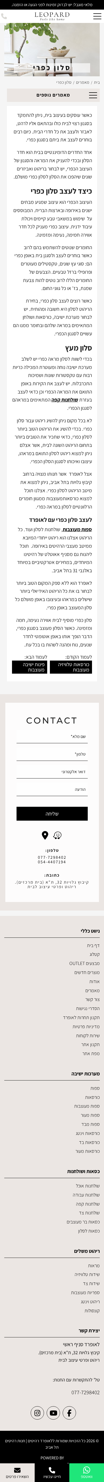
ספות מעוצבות (87, 1106)
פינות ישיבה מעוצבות (34, 667)
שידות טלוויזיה (87, 1274)
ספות (95, 1088)
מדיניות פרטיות (86, 1026)
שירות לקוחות (88, 1035)
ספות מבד (90, 1124)
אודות (94, 981)
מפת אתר (91, 1053)
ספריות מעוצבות (85, 1292)
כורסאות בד (89, 1142)
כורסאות (92, 1097)
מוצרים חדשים (87, 972)
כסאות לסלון (89, 1231)
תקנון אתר (90, 1044)
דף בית (93, 945)
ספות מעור (90, 1115)
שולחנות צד (89, 1213)
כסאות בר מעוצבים (83, 1222)
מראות (94, 1265)
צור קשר (92, 999)
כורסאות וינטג (88, 1133)
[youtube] (53, 1413)
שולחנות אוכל (88, 1186)
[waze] (57, 835)
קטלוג (95, 954)
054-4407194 (52, 862)
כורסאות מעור (87, 1151)
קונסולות (92, 1311)
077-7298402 (52, 857)
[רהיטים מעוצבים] (52, 16)
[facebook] (69, 1413)
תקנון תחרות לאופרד (81, 1017)
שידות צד (91, 1283)
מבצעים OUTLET (84, 963)
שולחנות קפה (88, 1204)
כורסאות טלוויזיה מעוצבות (73, 667)
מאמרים (92, 990)
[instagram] (37, 1413)
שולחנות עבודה (86, 1195)
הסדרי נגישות (88, 1008)
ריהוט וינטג (90, 1301)
